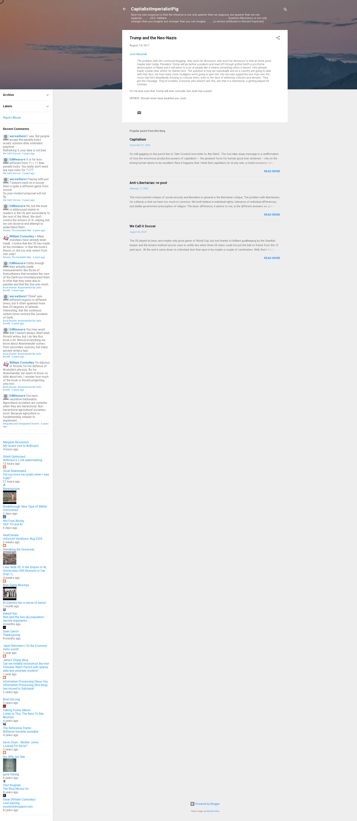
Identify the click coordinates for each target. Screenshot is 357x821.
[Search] (285, 10)
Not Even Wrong (13, 521)
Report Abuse (12, 117)
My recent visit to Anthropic (21, 446)
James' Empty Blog (15, 660)
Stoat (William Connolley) (19, 799)
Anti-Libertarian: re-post (148, 183)
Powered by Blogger (207, 804)
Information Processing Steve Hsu (25, 681)
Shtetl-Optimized (14, 456)
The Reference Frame (17, 728)
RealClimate (11, 535)
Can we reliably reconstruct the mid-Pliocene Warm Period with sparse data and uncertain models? (26, 667)
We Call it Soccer (143, 226)
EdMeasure (17, 159)
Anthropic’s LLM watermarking (22, 460)
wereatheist (18, 136)
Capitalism (138, 139)
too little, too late (14, 756)
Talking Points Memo (16, 710)
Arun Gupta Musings (16, 585)
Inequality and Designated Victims (21, 423)
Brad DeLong (11, 699)
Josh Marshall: (138, 54)
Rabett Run (10, 613)
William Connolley (21, 236)
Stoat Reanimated (14, 471)
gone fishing (11, 774)
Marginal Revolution (16, 442)
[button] (278, 38)
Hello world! (11, 649)
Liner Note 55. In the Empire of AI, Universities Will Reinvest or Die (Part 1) (25, 570)
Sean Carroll (11, 631)
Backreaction (11, 489)
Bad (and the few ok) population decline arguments (23, 618)
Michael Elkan (213, 811)
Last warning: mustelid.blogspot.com (18, 804)
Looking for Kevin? (15, 746)
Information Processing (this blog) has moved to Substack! (25, 686)
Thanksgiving (11, 635)
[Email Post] (139, 114)
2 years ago (28, 153)
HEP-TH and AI (12, 524)
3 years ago (28, 200)
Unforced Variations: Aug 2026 (22, 538)
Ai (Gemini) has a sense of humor (24, 602)
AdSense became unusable (20, 731)
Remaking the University (18, 549)
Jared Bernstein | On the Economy (25, 645)
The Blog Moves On (16, 788)
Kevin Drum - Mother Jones (21, 742)
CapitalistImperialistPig (154, 9)
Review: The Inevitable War (17, 230)
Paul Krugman (12, 785)
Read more (272, 171)
